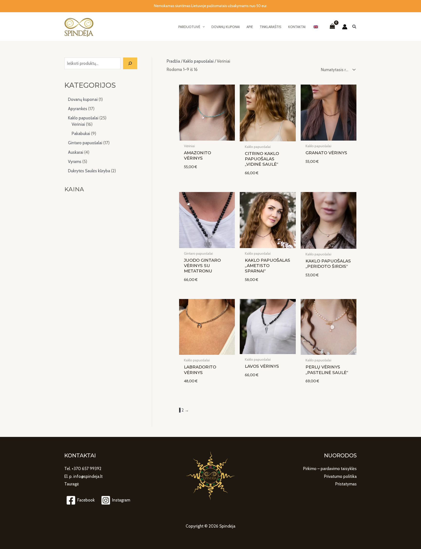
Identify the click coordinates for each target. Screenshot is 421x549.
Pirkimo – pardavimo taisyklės (330, 468)
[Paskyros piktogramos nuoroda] (344, 26)
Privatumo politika (340, 476)
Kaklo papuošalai (198, 61)
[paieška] (130, 63)
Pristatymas (346, 484)
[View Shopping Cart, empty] (332, 27)
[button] (191, 26)
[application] (202, 26)
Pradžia (173, 61)
